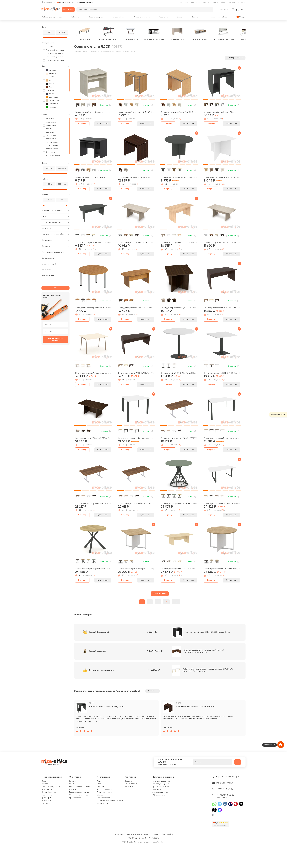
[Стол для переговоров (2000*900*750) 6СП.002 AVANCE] (222, 214)
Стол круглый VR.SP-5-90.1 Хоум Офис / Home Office (179, 373)
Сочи (43, 781)
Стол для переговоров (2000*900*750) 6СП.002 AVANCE (222, 243)
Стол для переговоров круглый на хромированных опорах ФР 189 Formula (93, 308)
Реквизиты (129, 787)
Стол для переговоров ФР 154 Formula (136, 308)
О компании (183, 2)
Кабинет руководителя (161, 781)
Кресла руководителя (161, 787)
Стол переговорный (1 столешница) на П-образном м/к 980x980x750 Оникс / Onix (136, 438)
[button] (77, 82)
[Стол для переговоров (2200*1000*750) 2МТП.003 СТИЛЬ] (136, 475)
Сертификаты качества (78, 795)
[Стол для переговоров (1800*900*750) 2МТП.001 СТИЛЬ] (179, 409)
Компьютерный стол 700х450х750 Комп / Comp (207, 632)
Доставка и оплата (210, 2)
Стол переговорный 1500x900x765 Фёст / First (222, 308)
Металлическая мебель (217, 17)
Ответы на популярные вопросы (110, 800)
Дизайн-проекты (131, 784)
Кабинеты (75, 17)
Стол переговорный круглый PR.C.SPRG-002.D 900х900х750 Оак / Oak (93, 569)
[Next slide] (226, 105)
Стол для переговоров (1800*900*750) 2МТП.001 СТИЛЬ (179, 438)
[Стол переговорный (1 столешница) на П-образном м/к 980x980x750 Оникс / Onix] (136, 409)
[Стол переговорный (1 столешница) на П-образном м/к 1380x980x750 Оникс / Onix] (222, 409)
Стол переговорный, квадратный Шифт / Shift (136, 569)
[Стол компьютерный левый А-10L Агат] (179, 83)
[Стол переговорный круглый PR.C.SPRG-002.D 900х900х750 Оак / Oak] (93, 540)
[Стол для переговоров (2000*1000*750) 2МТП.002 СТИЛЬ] (93, 475)
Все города (46, 803)
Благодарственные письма (79, 787)
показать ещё (159, 594)
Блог (99, 784)
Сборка (223, 2)
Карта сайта (167, 834)
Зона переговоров (142, 17)
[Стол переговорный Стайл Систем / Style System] (179, 214)
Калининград (46, 795)
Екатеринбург (46, 789)
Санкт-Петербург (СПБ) (50, 787)
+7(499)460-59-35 (85, 2)
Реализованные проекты (79, 792)
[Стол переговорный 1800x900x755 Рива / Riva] (93, 214)
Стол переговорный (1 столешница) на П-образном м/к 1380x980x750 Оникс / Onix (222, 438)
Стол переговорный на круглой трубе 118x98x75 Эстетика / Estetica (93, 373)
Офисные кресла (159, 789)
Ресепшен (163, 17)
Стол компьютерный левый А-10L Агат (178, 112)
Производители (75, 798)
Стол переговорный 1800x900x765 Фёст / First (136, 373)
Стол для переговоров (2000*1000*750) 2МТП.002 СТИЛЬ (93, 504)
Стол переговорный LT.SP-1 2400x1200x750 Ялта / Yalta (179, 569)
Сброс (55, 288)
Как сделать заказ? (104, 789)
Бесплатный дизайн (278, 414)
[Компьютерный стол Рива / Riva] (222, 83)
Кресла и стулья (96, 17)
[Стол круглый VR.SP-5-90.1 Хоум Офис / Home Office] (179, 344)
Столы (179, 17)
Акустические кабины (160, 792)
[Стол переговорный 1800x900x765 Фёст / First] (136, 344)
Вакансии (128, 781)
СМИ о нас (73, 789)
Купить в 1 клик (102, 123)
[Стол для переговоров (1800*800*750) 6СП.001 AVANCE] (136, 214)
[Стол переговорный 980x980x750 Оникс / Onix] (222, 148)
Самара (44, 784)
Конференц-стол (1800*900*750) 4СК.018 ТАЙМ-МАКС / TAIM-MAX (93, 438)
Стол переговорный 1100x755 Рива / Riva (179, 177)
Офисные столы (107, 52)
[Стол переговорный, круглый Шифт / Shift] (222, 540)
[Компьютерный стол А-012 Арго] (93, 148)
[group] (116, 718)
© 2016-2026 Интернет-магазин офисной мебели (143, 842)
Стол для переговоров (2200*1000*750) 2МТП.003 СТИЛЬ (136, 504)
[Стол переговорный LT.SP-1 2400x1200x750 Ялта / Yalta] (179, 540)
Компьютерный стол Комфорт (89, 112)
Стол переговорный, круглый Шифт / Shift (222, 569)
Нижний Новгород (48, 792)
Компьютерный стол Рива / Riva (219, 112)
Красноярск (46, 798)
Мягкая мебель (118, 17)
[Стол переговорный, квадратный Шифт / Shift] (136, 540)
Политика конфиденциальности (127, 834)
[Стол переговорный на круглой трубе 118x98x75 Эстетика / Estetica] (93, 344)
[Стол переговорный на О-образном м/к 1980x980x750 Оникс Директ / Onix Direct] (222, 475)
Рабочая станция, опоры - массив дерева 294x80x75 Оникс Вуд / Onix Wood (208, 670)
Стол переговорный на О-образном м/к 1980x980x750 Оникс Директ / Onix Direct (222, 504)
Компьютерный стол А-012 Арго (90, 177)
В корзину (82, 123)
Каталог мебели (90, 52)
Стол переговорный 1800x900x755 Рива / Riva (93, 243)
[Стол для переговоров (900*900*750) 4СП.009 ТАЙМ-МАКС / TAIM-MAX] (179, 279)
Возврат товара (103, 798)
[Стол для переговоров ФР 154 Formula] (136, 279)
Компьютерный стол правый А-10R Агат (136, 112)
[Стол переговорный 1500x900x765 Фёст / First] (222, 279)
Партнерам (195, 2)
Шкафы (195, 17)
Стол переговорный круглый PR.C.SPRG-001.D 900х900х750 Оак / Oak (179, 504)
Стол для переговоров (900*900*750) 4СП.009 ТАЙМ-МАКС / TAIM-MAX (179, 308)
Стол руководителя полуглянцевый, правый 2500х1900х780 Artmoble (203, 651)
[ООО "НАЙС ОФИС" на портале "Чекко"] (220, 814)
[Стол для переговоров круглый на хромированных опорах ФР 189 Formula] (93, 279)
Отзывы (232, 2)
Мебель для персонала (51, 17)
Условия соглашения (152, 834)
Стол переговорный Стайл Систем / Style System (179, 243)
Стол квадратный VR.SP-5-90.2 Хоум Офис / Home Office (222, 373)
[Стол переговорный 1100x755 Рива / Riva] (179, 148)
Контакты (242, 2)
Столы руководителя (160, 784)
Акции (99, 781)
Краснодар (46, 800)
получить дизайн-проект (55, 339)
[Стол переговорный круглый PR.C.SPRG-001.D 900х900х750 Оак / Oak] (179, 475)
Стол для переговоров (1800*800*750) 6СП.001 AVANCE (136, 243)
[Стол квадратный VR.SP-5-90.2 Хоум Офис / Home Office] (222, 344)
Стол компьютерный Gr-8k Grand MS (135, 177)
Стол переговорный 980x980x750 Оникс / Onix (222, 177)
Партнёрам (130, 777)
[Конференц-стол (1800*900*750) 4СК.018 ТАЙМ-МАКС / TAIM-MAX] (93, 409)
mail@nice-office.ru (67, 2)
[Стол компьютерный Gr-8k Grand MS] (136, 148)
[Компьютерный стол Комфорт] (93, 83)
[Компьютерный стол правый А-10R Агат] (136, 83)
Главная (77, 52)
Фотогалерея (102, 803)
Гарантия (100, 787)
